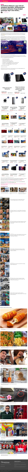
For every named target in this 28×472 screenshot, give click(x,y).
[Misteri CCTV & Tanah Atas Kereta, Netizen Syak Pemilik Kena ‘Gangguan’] (13, 401)
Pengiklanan (2, 470)
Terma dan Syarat (10, 470)
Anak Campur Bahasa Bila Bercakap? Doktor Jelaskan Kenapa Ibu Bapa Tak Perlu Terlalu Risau (22, 193)
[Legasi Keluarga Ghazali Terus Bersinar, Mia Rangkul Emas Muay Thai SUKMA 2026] (13, 436)
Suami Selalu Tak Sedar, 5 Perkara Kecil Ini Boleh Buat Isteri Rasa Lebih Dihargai (14, 193)
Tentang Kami (5, 470)
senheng (7, 184)
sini (23, 178)
